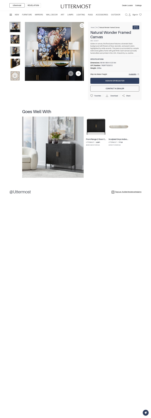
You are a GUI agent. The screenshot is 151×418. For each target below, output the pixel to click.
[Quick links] (146, 413)
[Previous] (70, 73)
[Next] (78, 73)
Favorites (97, 96)
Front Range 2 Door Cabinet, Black (101, 139)
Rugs (90, 15)
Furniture (27, 15)
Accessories (102, 15)
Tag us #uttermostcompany (128, 192)
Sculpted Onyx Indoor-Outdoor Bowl (124, 139)
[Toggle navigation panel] (11, 14)
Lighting (80, 15)
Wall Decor (52, 15)
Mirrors (39, 15)
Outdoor (115, 15)
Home (92, 27)
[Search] (126, 14)
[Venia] (75, 5)
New (17, 15)
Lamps (70, 15)
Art (62, 15)
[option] (17, 5)
